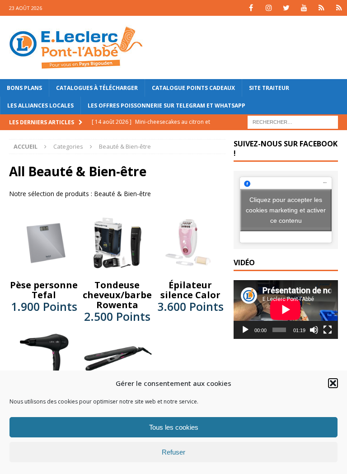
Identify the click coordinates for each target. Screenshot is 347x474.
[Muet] (314, 329)
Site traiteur (269, 88)
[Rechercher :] (293, 121)
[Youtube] (304, 8)
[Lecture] (245, 329)
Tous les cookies (173, 427)
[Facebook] (251, 8)
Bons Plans (24, 88)
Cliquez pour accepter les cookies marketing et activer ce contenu (286, 210)
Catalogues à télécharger (97, 88)
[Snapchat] (339, 8)
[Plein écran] (327, 329)
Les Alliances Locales (40, 105)
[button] (333, 383)
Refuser (173, 452)
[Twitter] (286, 8)
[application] (286, 309)
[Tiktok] (321, 8)
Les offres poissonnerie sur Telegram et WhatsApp (166, 105)
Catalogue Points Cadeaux (193, 88)
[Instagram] (269, 8)
